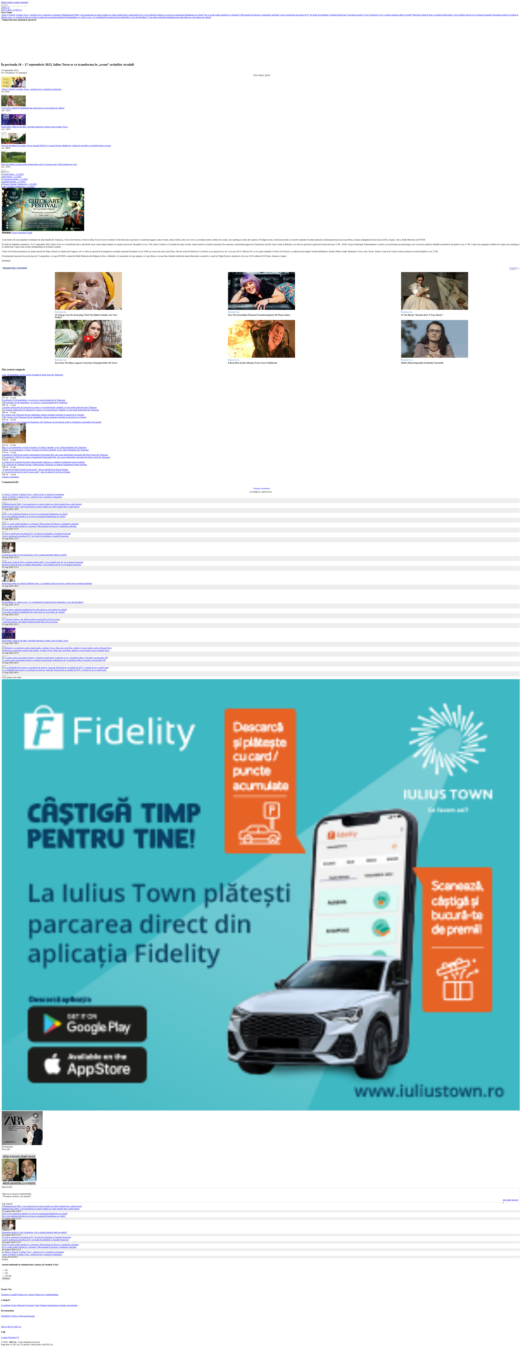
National (43, 1305)
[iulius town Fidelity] (261, 1110)
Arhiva (10, 2)
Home (3, 2)
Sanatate (62, 1305)
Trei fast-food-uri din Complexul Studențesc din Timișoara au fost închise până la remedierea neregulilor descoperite (51, 422)
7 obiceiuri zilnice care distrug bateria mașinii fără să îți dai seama (30, 622)
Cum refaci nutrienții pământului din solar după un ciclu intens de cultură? (179, 17)
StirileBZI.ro (6, 1316)
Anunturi (24, 2)
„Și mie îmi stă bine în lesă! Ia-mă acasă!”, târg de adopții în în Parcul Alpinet (35, 469)
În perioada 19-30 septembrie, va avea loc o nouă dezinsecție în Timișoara (33, 400)
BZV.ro (18, 10)
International (53, 1305)
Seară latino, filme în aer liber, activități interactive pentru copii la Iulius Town (34, 127)
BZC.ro (11, 10)
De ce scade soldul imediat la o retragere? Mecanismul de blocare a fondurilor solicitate (241, 15)
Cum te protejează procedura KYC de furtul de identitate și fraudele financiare (312, 15)
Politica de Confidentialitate (46, 1294)
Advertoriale (72, 1305)
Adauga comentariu (10, 477)
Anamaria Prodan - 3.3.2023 (13, 181)
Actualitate (5, 1305)
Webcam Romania (27, 1316)
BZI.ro (15, 1316)
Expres (14, 1305)
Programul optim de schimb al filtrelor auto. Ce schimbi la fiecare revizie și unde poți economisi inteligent (47, 583)
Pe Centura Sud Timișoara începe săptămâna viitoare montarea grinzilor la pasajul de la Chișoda (43, 415)
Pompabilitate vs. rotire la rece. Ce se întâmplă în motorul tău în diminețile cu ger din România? (106, 17)
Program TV (13, 1337)
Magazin (21, 1305)
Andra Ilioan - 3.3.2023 (11, 177)
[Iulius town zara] (22, 1144)
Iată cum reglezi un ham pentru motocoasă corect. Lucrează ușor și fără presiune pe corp (39, 164)
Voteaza (6, 1278)
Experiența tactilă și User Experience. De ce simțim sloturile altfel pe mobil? (379, 15)
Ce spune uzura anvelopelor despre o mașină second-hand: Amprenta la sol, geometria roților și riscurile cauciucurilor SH (54, 660)
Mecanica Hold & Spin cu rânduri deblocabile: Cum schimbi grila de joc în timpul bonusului (452, 15)
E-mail (29, 233)
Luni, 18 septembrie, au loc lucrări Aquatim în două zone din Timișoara (32, 375)
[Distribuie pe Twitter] (5, 94)
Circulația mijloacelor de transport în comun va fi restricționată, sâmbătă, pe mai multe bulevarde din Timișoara (49, 407)
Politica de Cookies (26, 1294)
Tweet (14, 233)
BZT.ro (4, 10)
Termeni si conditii (9, 1294)
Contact (16, 2)
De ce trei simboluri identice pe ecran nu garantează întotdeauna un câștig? (172, 15)
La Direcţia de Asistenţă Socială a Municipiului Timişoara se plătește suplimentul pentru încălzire (43, 462)
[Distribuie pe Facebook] (2, 94)
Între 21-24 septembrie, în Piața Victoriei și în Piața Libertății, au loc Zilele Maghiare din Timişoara (44, 447)
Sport (37, 1305)
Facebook (21, 233)
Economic (29, 1305)
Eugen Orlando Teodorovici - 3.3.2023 (18, 186)
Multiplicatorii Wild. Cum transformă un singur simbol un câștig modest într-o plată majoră (100, 15)
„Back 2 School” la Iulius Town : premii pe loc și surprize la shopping (31, 15)
